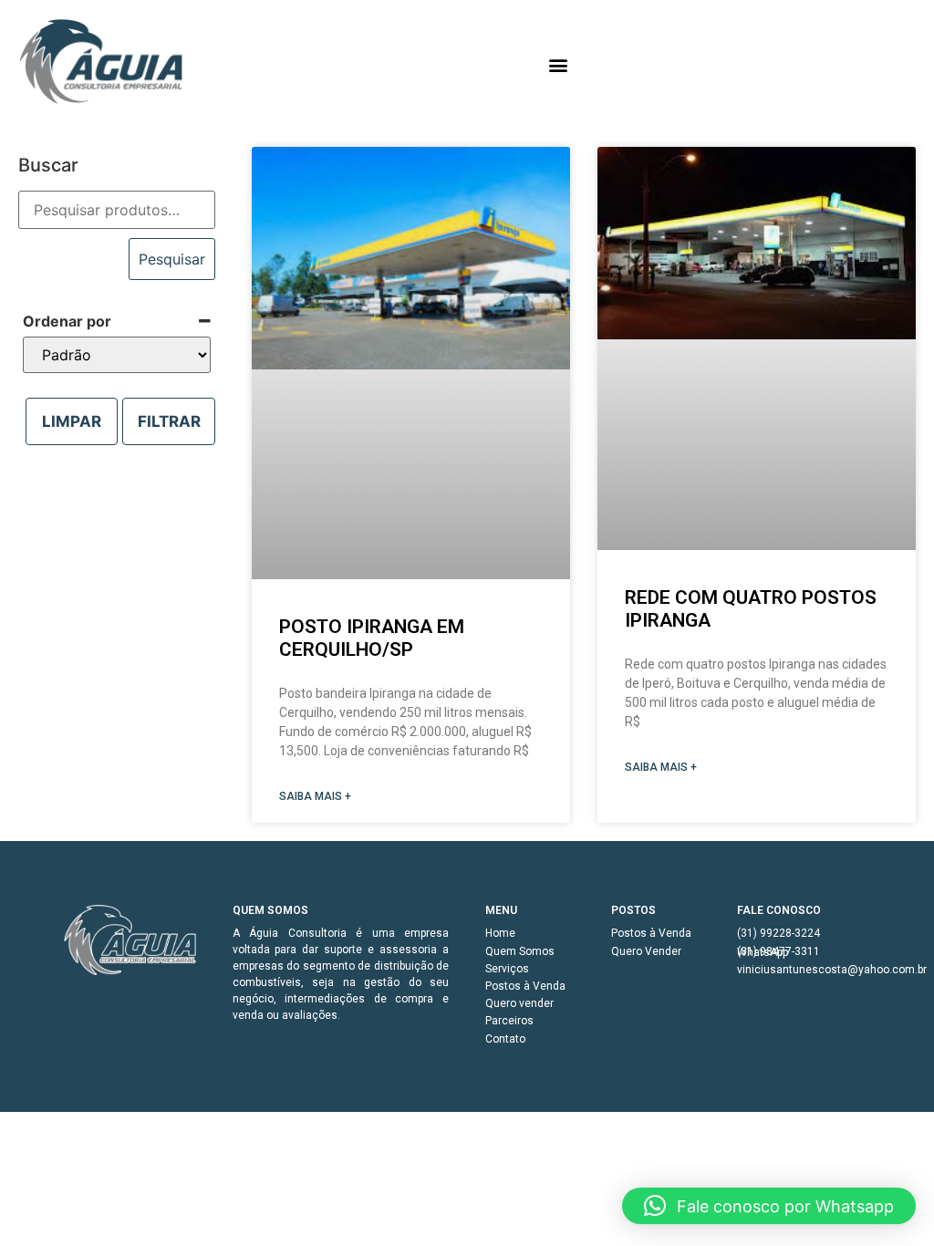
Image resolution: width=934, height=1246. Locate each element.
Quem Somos (520, 951)
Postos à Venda (525, 986)
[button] (559, 64)
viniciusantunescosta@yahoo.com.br (803, 969)
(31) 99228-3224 (778, 933)
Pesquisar (172, 259)
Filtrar (169, 421)
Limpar (71, 421)
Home (500, 933)
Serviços (507, 968)
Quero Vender (646, 951)
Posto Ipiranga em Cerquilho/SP (371, 638)
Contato (505, 1039)
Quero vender (519, 1003)
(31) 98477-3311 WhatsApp (778, 952)
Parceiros (509, 1020)
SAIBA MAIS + (315, 796)
